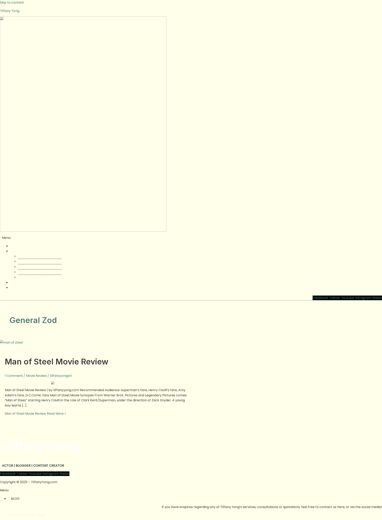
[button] (191, 237)
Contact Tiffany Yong (29, 287)
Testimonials (35, 277)
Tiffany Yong (9, 11)
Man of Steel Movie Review (56, 361)
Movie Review (36, 375)
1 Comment (14, 375)
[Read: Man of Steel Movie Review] (11, 342)
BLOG (15, 498)
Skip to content (12, 2)
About (17, 251)
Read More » (35, 413)
